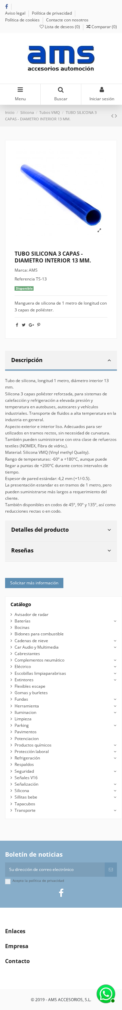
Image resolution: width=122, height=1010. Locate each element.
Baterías (22, 621)
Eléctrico (23, 666)
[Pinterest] (38, 325)
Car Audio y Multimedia (37, 647)
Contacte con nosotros (67, 20)
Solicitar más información (34, 583)
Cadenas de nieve (31, 641)
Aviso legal (15, 13)
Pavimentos (26, 732)
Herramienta (27, 706)
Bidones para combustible (39, 634)
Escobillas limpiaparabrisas (40, 673)
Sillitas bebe (26, 797)
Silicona (22, 790)
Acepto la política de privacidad (38, 880)
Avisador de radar (31, 614)
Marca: (21, 270)
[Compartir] (17, 325)
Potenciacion (27, 738)
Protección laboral (32, 751)
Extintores (24, 680)
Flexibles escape (30, 686)
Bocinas (22, 627)
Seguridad (24, 771)
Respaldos (24, 764)
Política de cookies (23, 20)
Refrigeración (27, 758)
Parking (22, 725)
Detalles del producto (40, 529)
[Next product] (116, 116)
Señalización (26, 784)
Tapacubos (25, 804)
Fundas (21, 699)
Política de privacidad (52, 13)
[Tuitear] (23, 325)
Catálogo (21, 604)
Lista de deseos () (62, 27)
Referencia (25, 279)
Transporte (25, 810)
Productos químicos (33, 745)
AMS (33, 270)
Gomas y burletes (31, 693)
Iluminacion (25, 712)
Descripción (27, 360)
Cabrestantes (27, 653)
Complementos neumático (39, 660)
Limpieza (23, 719)
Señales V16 (26, 778)
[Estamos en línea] (105, 993)
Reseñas (22, 550)
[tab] (61, 361)
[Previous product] (113, 116)
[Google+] (31, 325)
